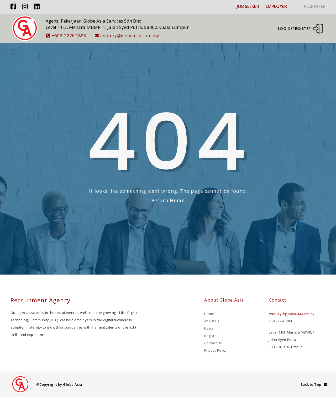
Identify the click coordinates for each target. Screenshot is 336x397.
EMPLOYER (276, 6)
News (208, 328)
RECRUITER (315, 6)
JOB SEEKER (248, 6)
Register (211, 335)
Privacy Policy (215, 350)
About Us (211, 321)
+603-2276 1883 (69, 36)
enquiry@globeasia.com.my (129, 36)
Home (177, 200)
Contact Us (213, 343)
